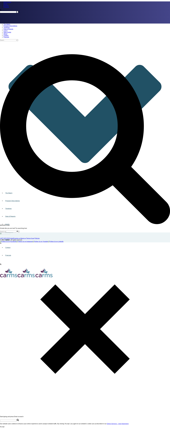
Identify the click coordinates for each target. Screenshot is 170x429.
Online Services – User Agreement (117, 423)
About (5, 34)
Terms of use (30, 238)
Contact (6, 35)
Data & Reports (8, 29)
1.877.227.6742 (5, 238)
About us (23, 238)
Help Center (7, 32)
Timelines (7, 27)
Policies (37, 238)
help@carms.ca (15, 238)
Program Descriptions (10, 26)
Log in (5, 30)
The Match (7, 24)
